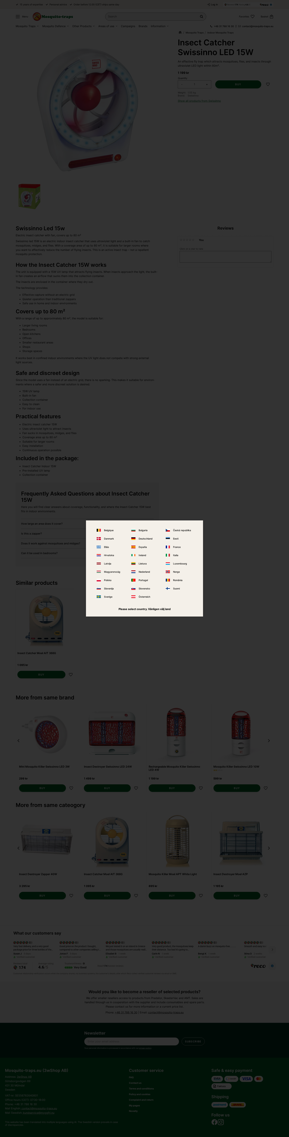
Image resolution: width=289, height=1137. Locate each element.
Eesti (175, 538)
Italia (175, 555)
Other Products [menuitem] (81, 26)
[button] (21, 16)
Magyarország (112, 571)
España (143, 546)
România (177, 580)
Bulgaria (143, 530)
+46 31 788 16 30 (224, 26)
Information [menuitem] (158, 26)
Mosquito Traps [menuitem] (25, 26)
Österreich (144, 596)
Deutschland (146, 538)
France (177, 546)
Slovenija (109, 588)
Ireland (142, 555)
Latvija (107, 563)
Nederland (144, 571)
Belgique (109, 530)
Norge (176, 571)
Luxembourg (180, 563)
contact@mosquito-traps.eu (257, 26)
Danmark (109, 538)
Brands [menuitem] (143, 26)
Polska (107, 580)
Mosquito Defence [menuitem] (54, 26)
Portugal (143, 580)
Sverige (108, 596)
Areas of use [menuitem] (106, 26)
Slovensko (144, 588)
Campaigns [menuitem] (128, 26)
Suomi (176, 588)
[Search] (201, 17)
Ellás (106, 546)
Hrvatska (109, 555)
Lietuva (143, 563)
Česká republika (182, 530)
